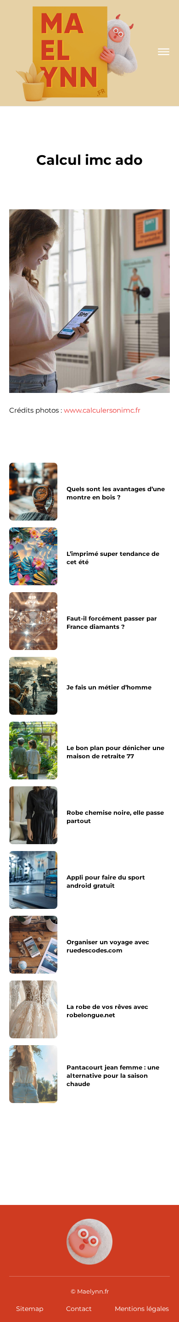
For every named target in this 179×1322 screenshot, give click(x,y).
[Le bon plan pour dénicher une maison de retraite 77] (33, 750)
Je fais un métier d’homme (109, 687)
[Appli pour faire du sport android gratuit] (33, 880)
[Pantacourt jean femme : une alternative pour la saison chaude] (33, 1074)
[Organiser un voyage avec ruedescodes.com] (33, 945)
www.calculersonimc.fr (102, 410)
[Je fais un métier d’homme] (33, 686)
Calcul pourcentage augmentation (128, 1152)
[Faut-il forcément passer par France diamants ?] (33, 621)
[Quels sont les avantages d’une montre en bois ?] (33, 492)
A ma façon (89, 140)
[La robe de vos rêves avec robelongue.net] (33, 1009)
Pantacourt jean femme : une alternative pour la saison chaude (113, 1075)
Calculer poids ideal (45, 1148)
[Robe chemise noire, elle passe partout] (33, 815)
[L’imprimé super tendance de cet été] (33, 556)
